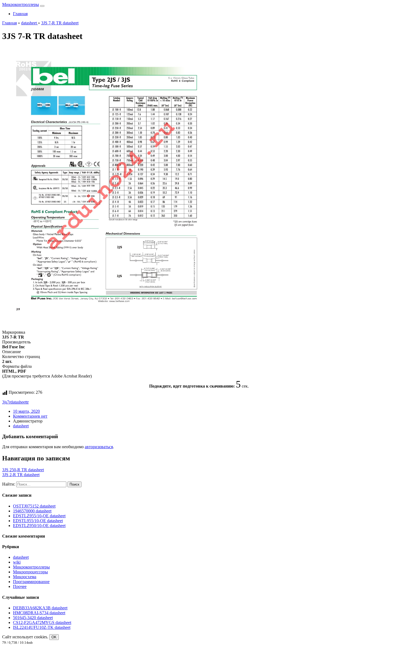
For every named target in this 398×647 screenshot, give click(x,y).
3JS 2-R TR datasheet (21, 474)
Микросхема (24, 576)
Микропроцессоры (30, 572)
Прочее (20, 586)
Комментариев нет (30, 416)
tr (27, 402)
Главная (20, 13)
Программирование (31, 581)
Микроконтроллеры (20, 4)
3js (4, 402)
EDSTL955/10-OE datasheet (38, 520)
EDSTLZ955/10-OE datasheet (39, 515)
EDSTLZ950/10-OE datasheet (39, 525)
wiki (17, 562)
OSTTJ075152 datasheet (34, 506)
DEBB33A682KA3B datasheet (40, 608)
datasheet (18, 402)
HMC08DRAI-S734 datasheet (39, 612)
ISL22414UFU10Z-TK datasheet (41, 627)
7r (9, 402)
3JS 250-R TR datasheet (23, 469)
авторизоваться (99, 446)
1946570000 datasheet (32, 511)
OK (54, 637)
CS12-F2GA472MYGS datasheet (42, 622)
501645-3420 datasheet (33, 617)
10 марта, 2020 (26, 411)
